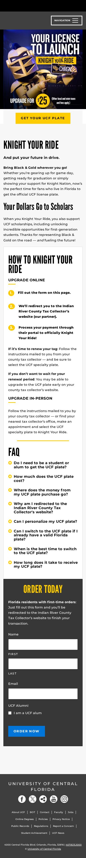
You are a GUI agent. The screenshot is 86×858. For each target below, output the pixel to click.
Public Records (20, 826)
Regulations (41, 826)
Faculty (58, 812)
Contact (44, 812)
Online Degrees (24, 819)
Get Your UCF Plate (43, 118)
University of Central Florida (43, 786)
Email (13, 684)
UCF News (58, 832)
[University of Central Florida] (35, 5)
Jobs (70, 812)
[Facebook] (22, 799)
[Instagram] (64, 799)
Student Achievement (34, 832)
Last (12, 673)
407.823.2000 (74, 844)
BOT (32, 812)
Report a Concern (63, 826)
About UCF (18, 812)
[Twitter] (32, 799)
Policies (43, 819)
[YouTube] (54, 799)
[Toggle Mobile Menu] (81, 5)
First (13, 654)
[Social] (43, 799)
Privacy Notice (61, 819)
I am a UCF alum (28, 713)
